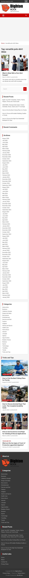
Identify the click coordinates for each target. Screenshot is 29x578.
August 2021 (5, 260)
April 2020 (5, 291)
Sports (4, 344)
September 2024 (6, 185)
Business (4, 309)
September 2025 (6, 161)
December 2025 (6, 154)
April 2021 (5, 266)
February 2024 (6, 199)
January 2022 (6, 250)
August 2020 (5, 283)
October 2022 (6, 232)
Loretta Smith (14, 77)
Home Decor (5, 329)
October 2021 (6, 256)
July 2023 (4, 214)
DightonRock (18, 571)
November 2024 (6, 181)
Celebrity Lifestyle (7, 311)
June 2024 (5, 191)
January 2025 (6, 177)
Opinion (4, 335)
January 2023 (6, 226)
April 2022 (5, 244)
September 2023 (6, 209)
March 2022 (5, 246)
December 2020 (6, 275)
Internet (4, 331)
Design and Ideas (6, 313)
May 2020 (4, 289)
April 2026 (5, 146)
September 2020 (6, 281)
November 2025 (6, 157)
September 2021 (6, 258)
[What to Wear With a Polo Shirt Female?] (14, 63)
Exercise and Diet (6, 319)
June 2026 (5, 142)
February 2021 (6, 271)
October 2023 (6, 207)
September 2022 (6, 234)
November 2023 (6, 205)
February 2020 (6, 295)
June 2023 (5, 216)
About (2, 559)
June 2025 (5, 167)
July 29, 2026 (5, 410)
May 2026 (4, 144)
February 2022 (6, 248)
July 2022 (4, 238)
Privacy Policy (4, 564)
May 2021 (4, 264)
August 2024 (5, 187)
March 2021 (5, 269)
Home (2, 557)
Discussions (5, 315)
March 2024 (5, 197)
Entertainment (6, 317)
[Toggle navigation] (3, 15)
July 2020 (4, 285)
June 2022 (5, 240)
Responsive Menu (26, 1)
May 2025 (4, 169)
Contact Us (4, 562)
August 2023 (5, 212)
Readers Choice (6, 340)
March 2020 (5, 293)
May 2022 (4, 242)
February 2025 (6, 175)
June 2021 (5, 262)
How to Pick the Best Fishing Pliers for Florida (14, 110)
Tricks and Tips (6, 352)
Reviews (4, 342)
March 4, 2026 (6, 435)
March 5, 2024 (6, 77)
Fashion (4, 321)
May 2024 (4, 193)
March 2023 (5, 222)
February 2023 (6, 224)
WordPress (20, 575)
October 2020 (6, 279)
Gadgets (4, 323)
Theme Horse (21, 573)
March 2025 (5, 173)
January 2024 (6, 201)
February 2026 (6, 150)
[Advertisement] (14, 29)
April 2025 (5, 171)
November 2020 (6, 277)
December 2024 (6, 179)
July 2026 (4, 140)
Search (25, 89)
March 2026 (5, 148)
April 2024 (5, 195)
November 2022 (6, 230)
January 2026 (6, 152)
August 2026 (5, 138)
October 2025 (6, 159)
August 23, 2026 (6, 382)
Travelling (4, 348)
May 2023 (4, 218)
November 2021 (6, 254)
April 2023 (5, 220)
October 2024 (6, 183)
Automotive (5, 307)
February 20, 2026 (7, 447)
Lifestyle (5, 69)
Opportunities (6, 338)
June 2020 (5, 287)
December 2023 (6, 203)
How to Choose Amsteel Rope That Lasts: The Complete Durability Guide (14, 406)
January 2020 (6, 297)
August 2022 (5, 236)
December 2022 (6, 228)
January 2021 (6, 273)
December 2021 (6, 252)
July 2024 (4, 189)
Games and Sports (7, 325)
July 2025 (4, 165)
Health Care (5, 327)
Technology (5, 346)
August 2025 (5, 163)
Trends (4, 350)
